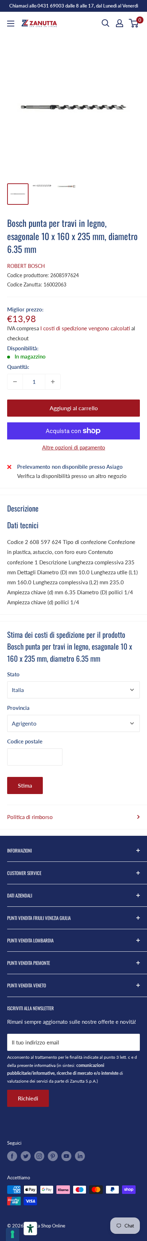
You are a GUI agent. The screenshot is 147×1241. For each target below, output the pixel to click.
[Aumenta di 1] (52, 381)
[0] (134, 23)
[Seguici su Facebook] (12, 1156)
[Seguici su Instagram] (39, 1156)
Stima (25, 785)
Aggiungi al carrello (74, 408)
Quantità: (18, 366)
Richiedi (28, 1098)
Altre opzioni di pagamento (73, 447)
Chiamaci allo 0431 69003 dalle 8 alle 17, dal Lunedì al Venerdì (73, 6)
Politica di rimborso (30, 817)
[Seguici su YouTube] (66, 1156)
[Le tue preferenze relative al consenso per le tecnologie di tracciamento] (12, 1234)
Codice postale (24, 741)
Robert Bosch (26, 266)
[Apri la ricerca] (106, 23)
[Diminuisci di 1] (14, 381)
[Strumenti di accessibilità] (30, 1228)
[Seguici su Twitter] (26, 1156)
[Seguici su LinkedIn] (80, 1156)
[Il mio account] (119, 23)
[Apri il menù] (10, 23)
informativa (45, 1065)
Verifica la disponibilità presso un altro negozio (72, 476)
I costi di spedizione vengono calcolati (85, 328)
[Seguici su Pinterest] (53, 1156)
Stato (13, 674)
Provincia (18, 708)
